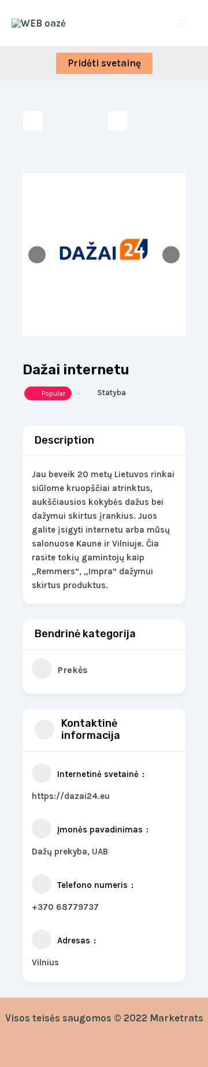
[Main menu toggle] (183, 23)
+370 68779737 (65, 907)
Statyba (111, 392)
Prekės (73, 669)
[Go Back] (33, 121)
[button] (104, 63)
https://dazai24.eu (71, 796)
